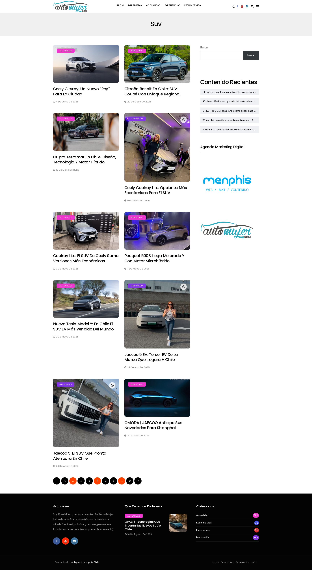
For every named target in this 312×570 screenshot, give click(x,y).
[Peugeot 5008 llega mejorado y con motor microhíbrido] (157, 231)
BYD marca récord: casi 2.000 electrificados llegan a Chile (231, 129)
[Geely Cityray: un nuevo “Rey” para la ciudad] (86, 64)
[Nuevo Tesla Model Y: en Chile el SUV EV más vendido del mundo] (86, 299)
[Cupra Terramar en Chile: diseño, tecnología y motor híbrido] (86, 132)
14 (130, 480)
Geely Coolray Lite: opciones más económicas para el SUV (155, 190)
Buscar (204, 47)
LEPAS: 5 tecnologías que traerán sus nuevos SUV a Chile (231, 91)
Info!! (254, 562)
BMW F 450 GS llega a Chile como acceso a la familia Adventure (231, 110)
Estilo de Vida (192, 5)
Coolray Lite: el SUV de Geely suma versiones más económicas (86, 258)
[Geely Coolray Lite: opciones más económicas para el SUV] (157, 147)
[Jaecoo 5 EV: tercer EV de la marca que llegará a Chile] (157, 314)
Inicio (120, 5)
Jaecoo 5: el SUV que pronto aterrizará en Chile (79, 455)
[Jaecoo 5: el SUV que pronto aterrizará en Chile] (86, 413)
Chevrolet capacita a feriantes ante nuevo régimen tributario (231, 120)
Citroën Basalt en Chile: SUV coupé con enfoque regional (152, 91)
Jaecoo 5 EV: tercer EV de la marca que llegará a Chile (151, 357)
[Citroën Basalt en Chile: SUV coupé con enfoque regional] (157, 64)
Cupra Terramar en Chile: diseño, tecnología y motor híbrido (84, 159)
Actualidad (153, 5)
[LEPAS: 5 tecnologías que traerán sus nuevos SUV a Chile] (178, 523)
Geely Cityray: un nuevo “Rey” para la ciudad (81, 91)
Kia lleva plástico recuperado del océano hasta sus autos (231, 101)
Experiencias (172, 5)
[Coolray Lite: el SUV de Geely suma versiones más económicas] (86, 231)
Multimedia (135, 5)
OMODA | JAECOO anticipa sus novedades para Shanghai (153, 425)
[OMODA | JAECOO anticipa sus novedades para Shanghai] (157, 398)
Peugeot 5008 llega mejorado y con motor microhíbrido (154, 258)
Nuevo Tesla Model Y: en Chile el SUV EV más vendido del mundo (83, 326)
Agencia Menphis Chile (86, 562)
